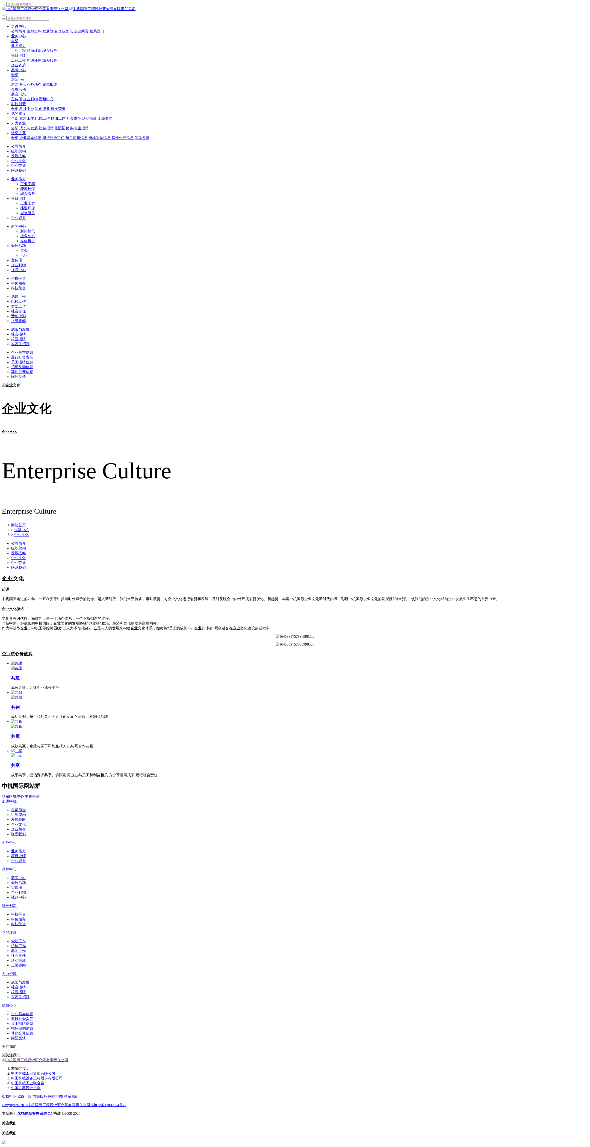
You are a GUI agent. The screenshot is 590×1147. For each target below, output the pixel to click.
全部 (14, 41)
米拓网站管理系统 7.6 (35, 1113)
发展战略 (18, 553)
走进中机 (21, 530)
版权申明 (9, 1096)
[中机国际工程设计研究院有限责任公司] (295, 9)
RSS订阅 (25, 1096)
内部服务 (39, 1096)
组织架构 (18, 548)
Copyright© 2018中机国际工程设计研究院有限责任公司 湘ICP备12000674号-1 (64, 1105)
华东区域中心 (13, 796)
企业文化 (21, 535)
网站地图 (55, 1096)
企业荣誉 (18, 563)
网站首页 (18, 525)
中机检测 (32, 796)
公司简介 (18, 543)
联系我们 (18, 567)
